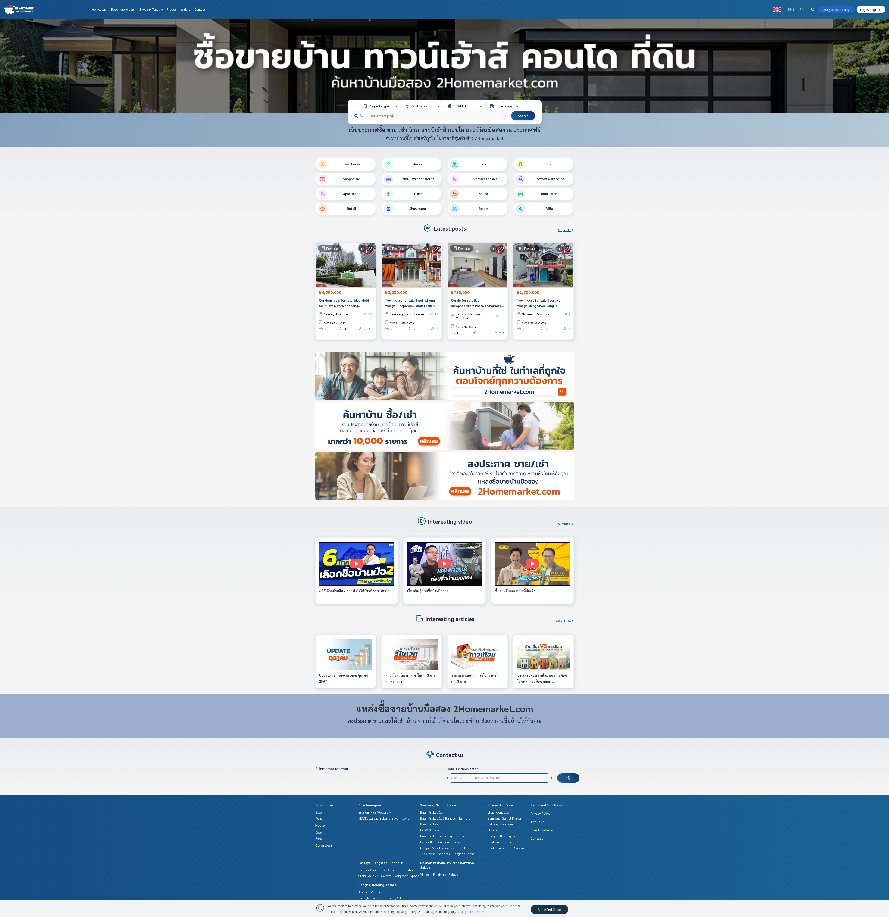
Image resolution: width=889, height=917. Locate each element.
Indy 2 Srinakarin (431, 830)
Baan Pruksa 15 (431, 812)
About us (537, 822)
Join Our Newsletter (462, 769)
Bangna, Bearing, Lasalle (377, 885)
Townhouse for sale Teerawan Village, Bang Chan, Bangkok (539, 303)
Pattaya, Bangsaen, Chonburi (381, 863)
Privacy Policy (540, 813)
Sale (318, 812)
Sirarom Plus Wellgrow (374, 812)
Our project (323, 845)
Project (171, 9)
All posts (564, 230)
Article (185, 9)
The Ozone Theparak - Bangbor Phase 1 (448, 854)
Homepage (99, 9)
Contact (200, 9)
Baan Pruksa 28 (431, 824)
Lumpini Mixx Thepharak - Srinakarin (445, 848)
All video (564, 523)
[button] (882, 66)
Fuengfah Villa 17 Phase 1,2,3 (379, 898)
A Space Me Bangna (372, 892)
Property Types (150, 9)
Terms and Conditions (547, 805)
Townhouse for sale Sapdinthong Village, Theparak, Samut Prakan (410, 303)
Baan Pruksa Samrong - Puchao (442, 836)
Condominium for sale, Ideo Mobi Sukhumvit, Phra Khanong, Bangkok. (344, 303)
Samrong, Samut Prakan (438, 805)
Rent (318, 818)
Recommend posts (123, 9)
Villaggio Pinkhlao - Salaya (439, 874)
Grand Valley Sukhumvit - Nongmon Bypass (388, 875)
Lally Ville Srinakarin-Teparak (441, 842)
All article (563, 621)
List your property (836, 9)
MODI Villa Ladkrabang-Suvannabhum (385, 818)
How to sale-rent (543, 830)
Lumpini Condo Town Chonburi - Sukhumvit (388, 870)
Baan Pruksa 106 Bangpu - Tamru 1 (445, 818)
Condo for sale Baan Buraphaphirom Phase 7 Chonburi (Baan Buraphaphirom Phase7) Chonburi (476, 303)
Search (523, 116)
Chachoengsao (369, 805)
